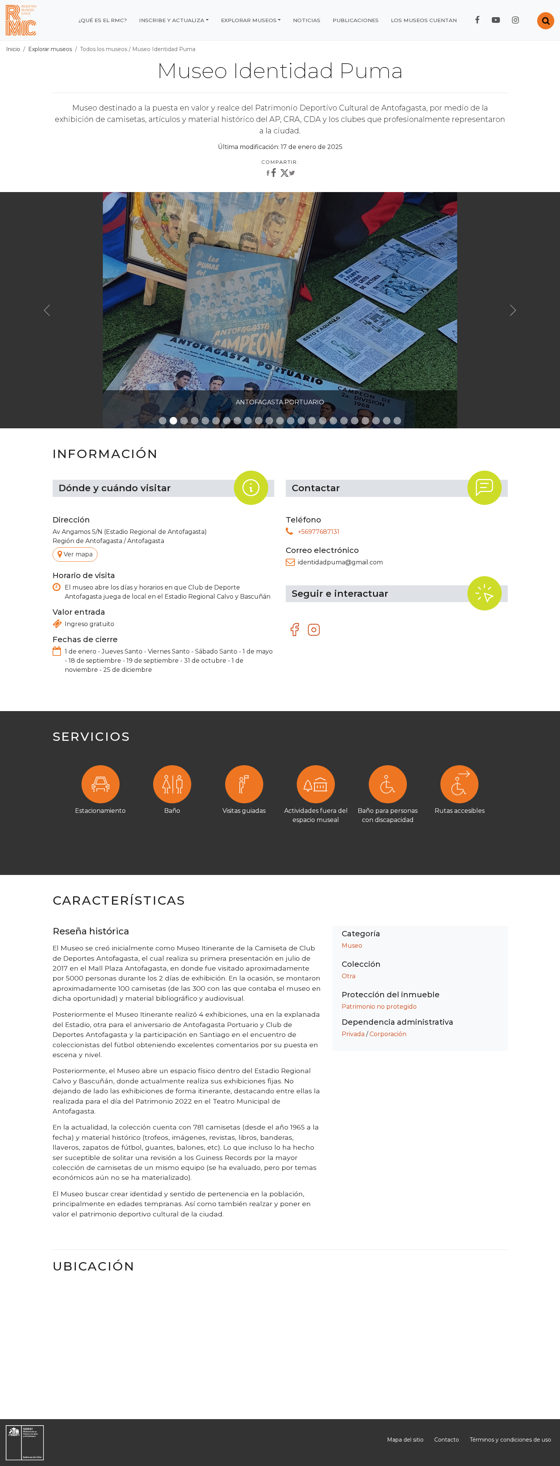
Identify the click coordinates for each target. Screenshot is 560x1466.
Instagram (314, 629)
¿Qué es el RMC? (102, 20)
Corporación (388, 1034)
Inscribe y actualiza (171, 20)
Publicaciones (356, 20)
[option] (280, 800)
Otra (348, 976)
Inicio (13, 49)
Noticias (306, 20)
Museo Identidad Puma (163, 49)
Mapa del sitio (405, 1439)
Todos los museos (103, 49)
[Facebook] (270, 173)
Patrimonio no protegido (379, 1006)
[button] (47, 310)
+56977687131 (318, 531)
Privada (353, 1034)
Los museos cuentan (424, 20)
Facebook (295, 629)
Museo (352, 945)
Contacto (446, 1439)
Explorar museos (249, 20)
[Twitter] (287, 174)
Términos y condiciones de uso (510, 1439)
